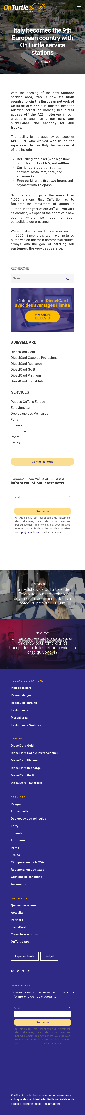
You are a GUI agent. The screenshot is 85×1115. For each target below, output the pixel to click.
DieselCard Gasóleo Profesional (34, 358)
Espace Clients (24, 956)
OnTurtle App (20, 941)
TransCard (18, 927)
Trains (15, 443)
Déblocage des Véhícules (29, 413)
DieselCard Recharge (26, 364)
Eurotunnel (19, 431)
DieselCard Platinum (26, 375)
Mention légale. (33, 1104)
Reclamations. (52, 1104)
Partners (17, 920)
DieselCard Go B (23, 369)
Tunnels (16, 425)
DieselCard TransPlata (27, 381)
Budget (49, 956)
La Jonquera (19, 710)
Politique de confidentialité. (28, 1099)
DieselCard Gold (23, 352)
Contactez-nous (42, 461)
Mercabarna (19, 717)
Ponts (15, 437)
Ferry (14, 419)
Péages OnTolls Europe (28, 402)
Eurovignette (20, 408)
